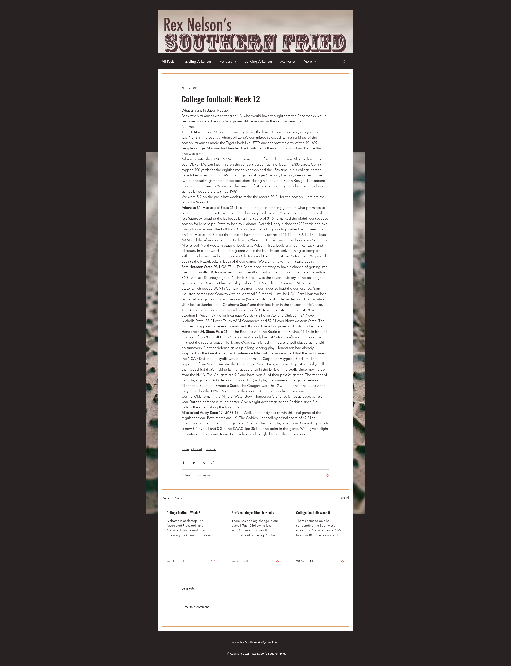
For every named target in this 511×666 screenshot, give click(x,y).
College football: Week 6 (183, 512)
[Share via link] (213, 463)
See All (345, 497)
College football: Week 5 (313, 512)
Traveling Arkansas (196, 61)
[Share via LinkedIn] (203, 463)
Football (211, 449)
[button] (344, 61)
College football (192, 449)
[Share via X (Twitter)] (193, 463)
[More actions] (327, 87)
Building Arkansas (258, 61)
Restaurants (228, 61)
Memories (288, 61)
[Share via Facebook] (183, 463)
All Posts (168, 61)
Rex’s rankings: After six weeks (253, 512)
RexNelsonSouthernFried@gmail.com (255, 642)
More (308, 61)
